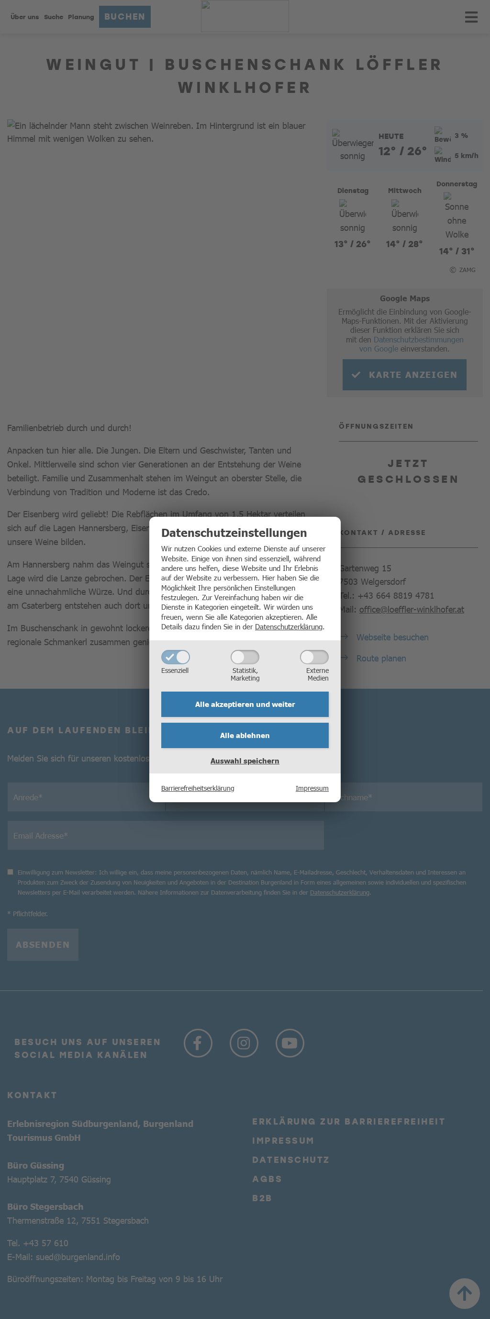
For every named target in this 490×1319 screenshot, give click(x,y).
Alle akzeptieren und (245, 704)
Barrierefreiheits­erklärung (197, 788)
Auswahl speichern (245, 760)
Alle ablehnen (245, 735)
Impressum (312, 788)
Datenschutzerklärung (289, 626)
